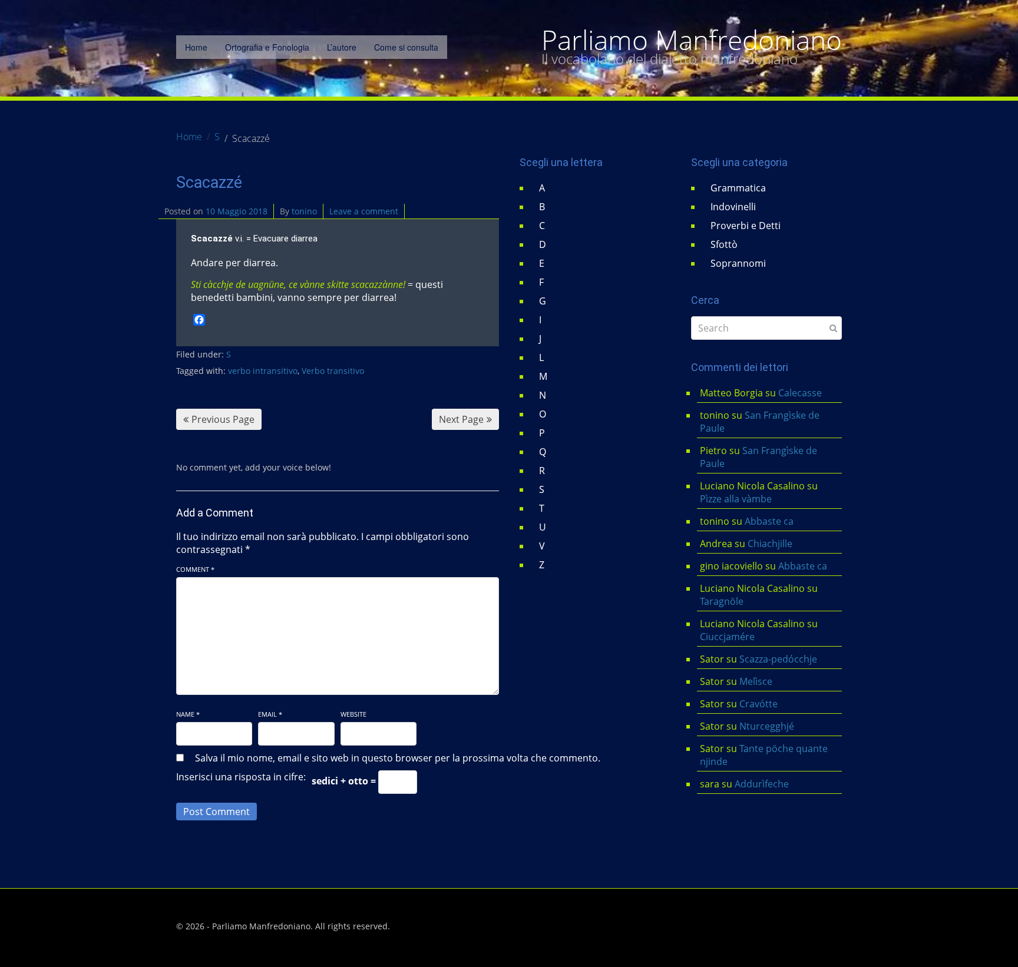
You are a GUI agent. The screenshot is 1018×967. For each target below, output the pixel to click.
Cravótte (758, 703)
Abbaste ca (769, 521)
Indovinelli (733, 206)
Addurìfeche (762, 783)
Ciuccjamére (727, 636)
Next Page (461, 419)
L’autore (341, 47)
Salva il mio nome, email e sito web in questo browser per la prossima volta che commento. (397, 757)
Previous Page (222, 419)
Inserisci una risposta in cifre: (241, 776)
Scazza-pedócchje (778, 659)
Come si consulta (406, 47)
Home (196, 47)
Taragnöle (721, 601)
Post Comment (216, 811)
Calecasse (800, 392)
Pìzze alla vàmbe (736, 498)
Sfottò (724, 244)
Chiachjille (770, 543)
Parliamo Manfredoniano (691, 40)
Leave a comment (363, 211)
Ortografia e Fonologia (267, 47)
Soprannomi (738, 263)
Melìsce (755, 681)
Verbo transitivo (333, 370)
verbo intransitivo (263, 370)
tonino (304, 211)
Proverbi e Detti (745, 225)
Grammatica (738, 187)
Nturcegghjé (766, 726)
